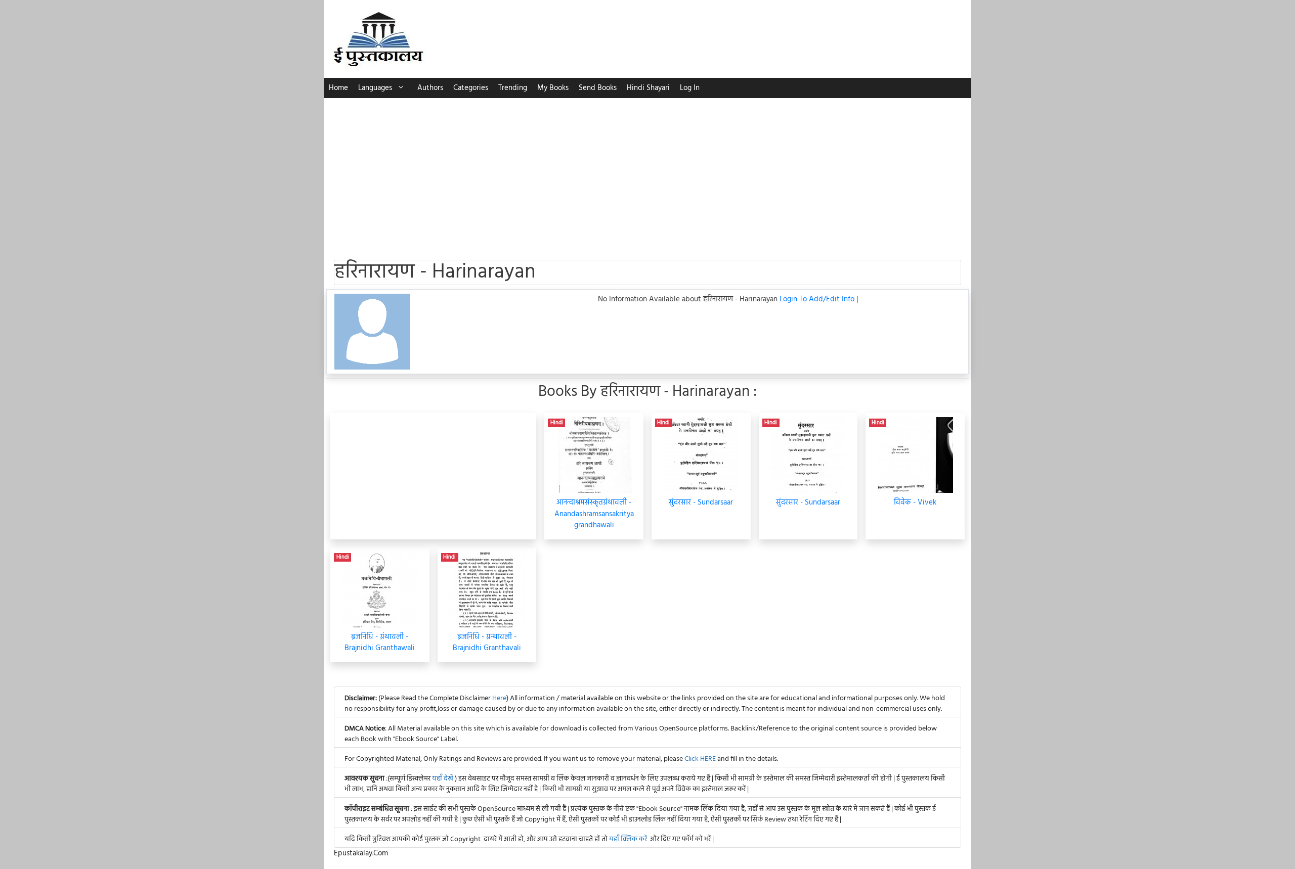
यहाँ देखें (443, 779)
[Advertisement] (647, 174)
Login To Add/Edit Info (818, 299)
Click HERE (700, 759)
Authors (430, 88)
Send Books (598, 88)
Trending (512, 88)
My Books (553, 88)
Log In (690, 88)
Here (499, 698)
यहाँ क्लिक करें (628, 839)
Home (338, 88)
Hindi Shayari (648, 88)
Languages (375, 88)
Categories (470, 88)
